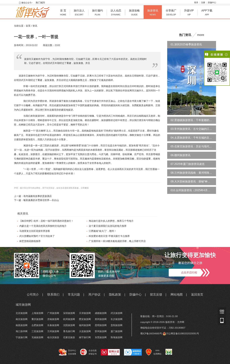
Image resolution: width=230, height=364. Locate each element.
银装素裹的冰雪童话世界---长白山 (41, 200)
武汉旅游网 (116, 313)
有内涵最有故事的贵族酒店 (37, 196)
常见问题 (74, 294)
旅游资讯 (152, 12)
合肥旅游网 (37, 325)
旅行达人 (79, 12)
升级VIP (189, 12)
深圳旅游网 (69, 313)
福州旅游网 (85, 325)
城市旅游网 (23, 304)
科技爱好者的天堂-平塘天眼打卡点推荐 (109, 236)
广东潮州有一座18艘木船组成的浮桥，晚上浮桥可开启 (117, 241)
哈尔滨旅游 (53, 337)
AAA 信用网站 (157, 352)
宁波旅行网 (21, 337)
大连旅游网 (85, 331)
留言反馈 (156, 294)
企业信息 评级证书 (93, 352)
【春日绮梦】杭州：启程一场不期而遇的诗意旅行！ (46, 221)
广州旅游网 (53, 313)
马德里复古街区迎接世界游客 (34, 231)
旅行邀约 (97, 12)
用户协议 (94, 294)
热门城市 (40, 2)
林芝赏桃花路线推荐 (30, 241)
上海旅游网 (37, 313)
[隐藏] (226, 54)
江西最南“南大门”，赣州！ (102, 231)
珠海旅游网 (116, 337)
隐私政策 (115, 294)
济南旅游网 (53, 319)
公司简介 (33, 294)
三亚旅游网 (37, 331)
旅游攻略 (134, 12)
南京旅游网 (21, 319)
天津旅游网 (85, 313)
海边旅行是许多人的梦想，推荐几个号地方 (111, 221)
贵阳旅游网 (116, 325)
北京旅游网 (21, 313)
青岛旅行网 (69, 331)
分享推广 (171, 12)
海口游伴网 (21, 331)
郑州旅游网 (101, 319)
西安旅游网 (85, 319)
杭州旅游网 (69, 319)
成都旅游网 (101, 313)
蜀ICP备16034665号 (151, 333)
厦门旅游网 (116, 331)
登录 (196, 2)
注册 (203, 2)
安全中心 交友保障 (72, 352)
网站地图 (177, 294)
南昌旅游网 (21, 325)
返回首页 (197, 294)
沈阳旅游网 (69, 325)
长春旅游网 (53, 325)
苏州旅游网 (101, 331)
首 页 (63, 12)
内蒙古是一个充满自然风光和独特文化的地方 (43, 226)
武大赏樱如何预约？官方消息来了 (37, 236)
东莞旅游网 (101, 337)
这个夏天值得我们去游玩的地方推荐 (107, 226)
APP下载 (206, 12)
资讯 (34, 25)
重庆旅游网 (37, 319)
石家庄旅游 (69, 337)
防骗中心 (212, 2)
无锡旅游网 (37, 337)
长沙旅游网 (116, 319)
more (200, 35)
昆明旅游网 (101, 325)
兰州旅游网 (53, 331)
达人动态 (115, 12)
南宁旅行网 (85, 337)
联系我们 (53, 294)
